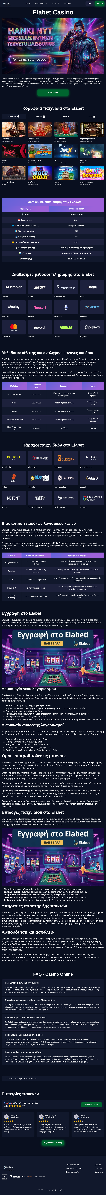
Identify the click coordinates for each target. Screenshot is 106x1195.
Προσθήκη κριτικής (92, 1104)
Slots (90, 116)
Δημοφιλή (12, 116)
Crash (64, 116)
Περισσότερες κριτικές (53, 1143)
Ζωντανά (38, 116)
